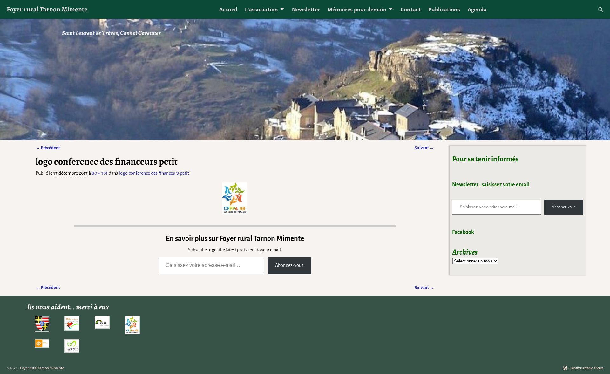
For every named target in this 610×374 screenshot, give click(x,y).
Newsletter (306, 9)
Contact (411, 9)
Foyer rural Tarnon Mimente (47, 9)
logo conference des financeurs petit (154, 173)
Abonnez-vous (289, 265)
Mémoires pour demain (357, 9)
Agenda (477, 9)
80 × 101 (100, 173)
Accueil (228, 9)
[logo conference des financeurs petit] (235, 198)
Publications (444, 9)
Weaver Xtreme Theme (586, 368)
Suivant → (424, 148)
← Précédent (48, 148)
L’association (261, 9)
